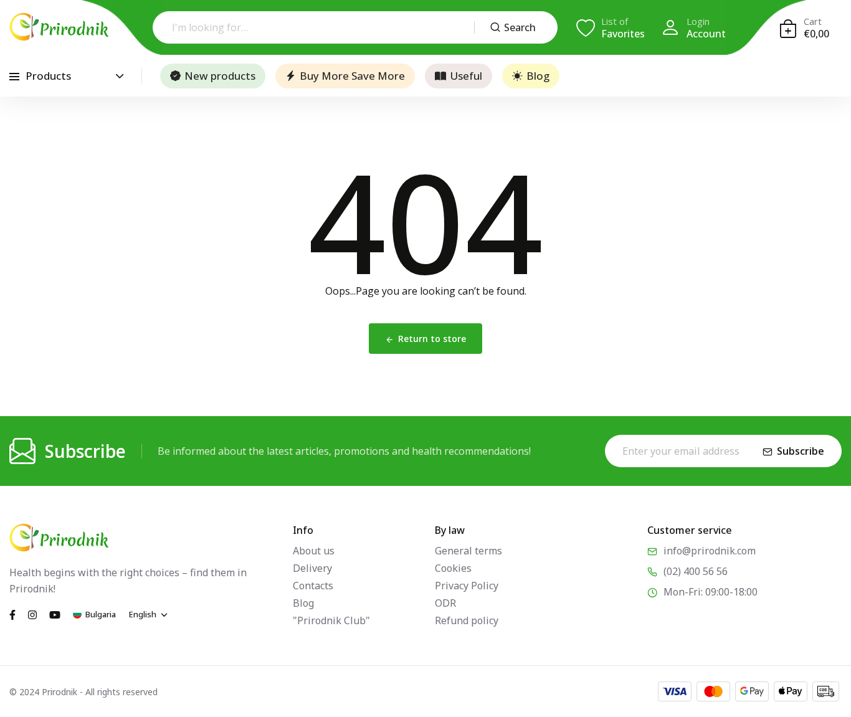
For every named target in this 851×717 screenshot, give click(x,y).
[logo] (59, 26)
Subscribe (800, 451)
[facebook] (12, 613)
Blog (537, 76)
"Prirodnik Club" (331, 620)
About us (314, 551)
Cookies (453, 568)
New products (219, 76)
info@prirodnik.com (709, 551)
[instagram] (32, 613)
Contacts (313, 585)
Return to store (432, 338)
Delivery (312, 568)
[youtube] (54, 613)
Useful (466, 76)
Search (520, 27)
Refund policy (466, 620)
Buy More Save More (352, 76)
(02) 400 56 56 (695, 571)
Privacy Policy (466, 585)
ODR (445, 603)
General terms (468, 551)
